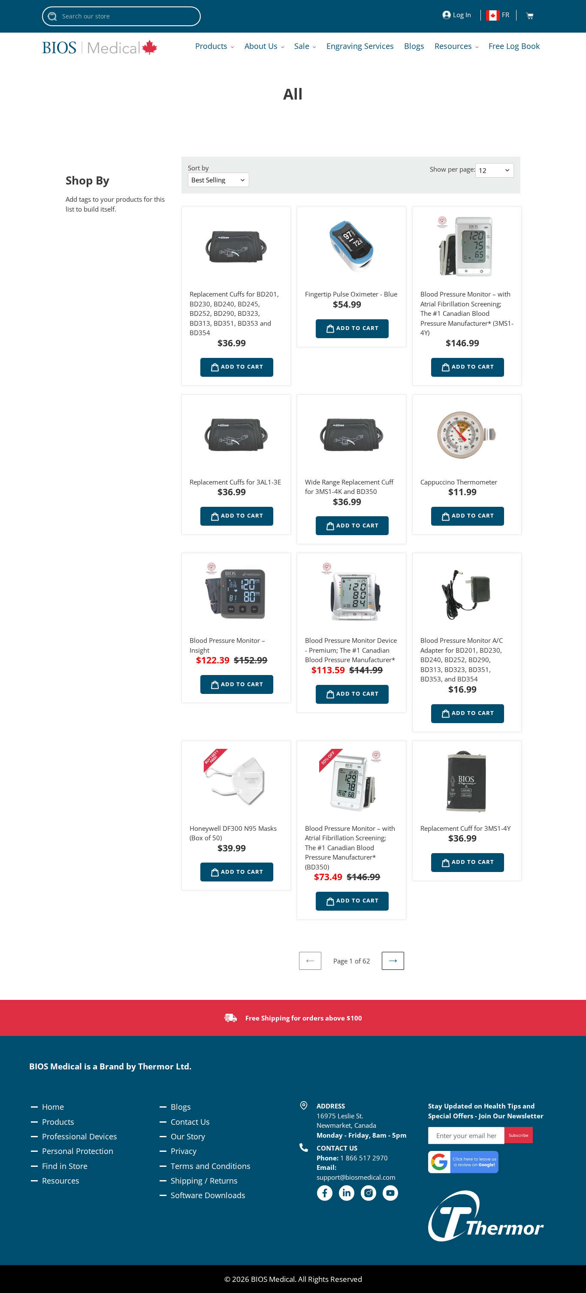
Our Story (188, 1136)
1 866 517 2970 (364, 1158)
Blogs (181, 1107)
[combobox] (121, 16)
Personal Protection (77, 1151)
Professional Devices (79, 1136)
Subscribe (519, 1135)
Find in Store (65, 1166)
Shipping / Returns (204, 1180)
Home (53, 1107)
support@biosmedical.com (356, 1177)
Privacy (183, 1151)
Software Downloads (208, 1195)
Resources (60, 1180)
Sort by (198, 168)
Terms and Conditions (211, 1166)
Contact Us (190, 1122)
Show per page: (452, 169)
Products (58, 1122)
